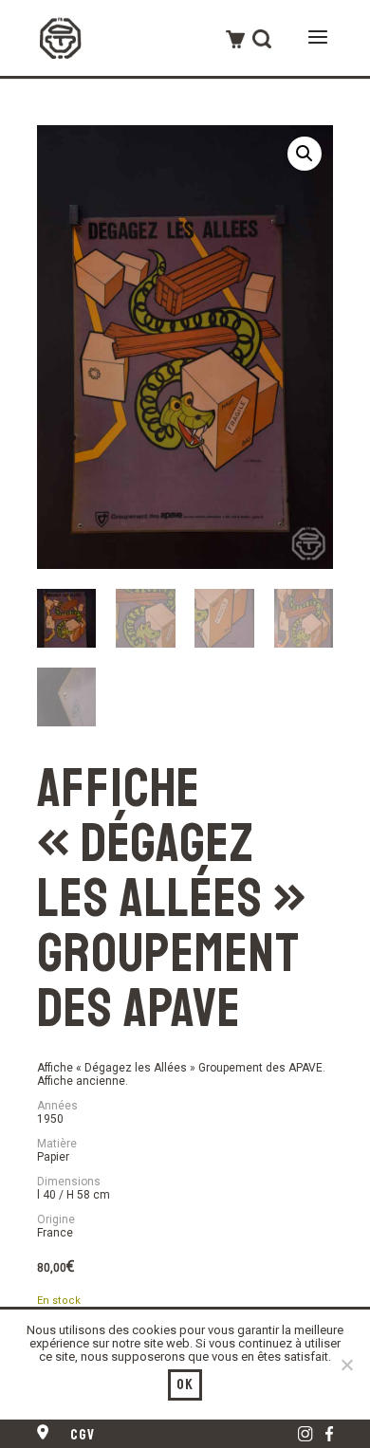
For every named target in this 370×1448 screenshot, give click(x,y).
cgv (83, 1434)
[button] (304, 154)
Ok (185, 1384)
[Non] (346, 1364)
